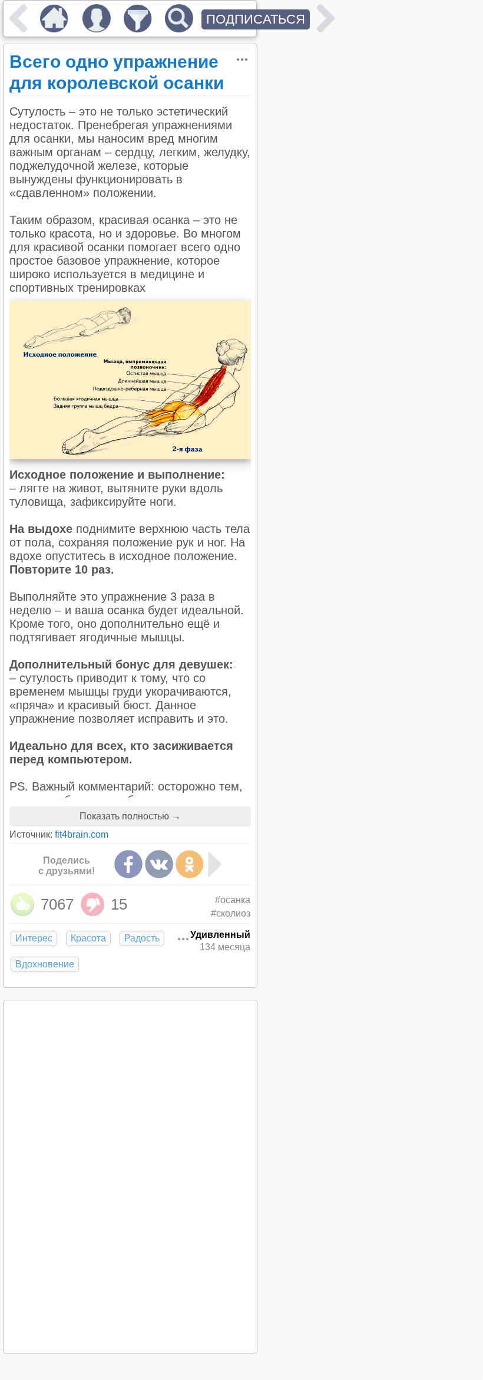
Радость (142, 938)
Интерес (33, 938)
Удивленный (220, 935)
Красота (88, 938)
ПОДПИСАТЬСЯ (255, 19)
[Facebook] (128, 864)
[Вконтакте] (159, 864)
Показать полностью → (130, 816)
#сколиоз (230, 913)
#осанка (232, 900)
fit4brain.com (81, 834)
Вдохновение (44, 964)
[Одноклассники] (190, 864)
